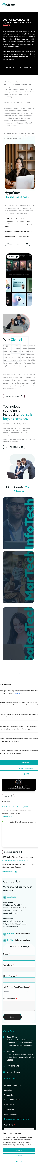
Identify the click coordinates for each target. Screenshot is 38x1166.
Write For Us (9, 1105)
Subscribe (8, 1090)
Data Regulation (10, 1114)
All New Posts (9, 1110)
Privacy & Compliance (12, 1085)
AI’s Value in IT (8, 801)
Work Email (8, 965)
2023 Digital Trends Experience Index (17, 857)
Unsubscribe (9, 1095)
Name (6, 954)
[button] (19, 67)
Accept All (19, 1150)
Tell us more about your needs (16, 987)
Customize (19, 1156)
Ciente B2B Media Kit (12, 1100)
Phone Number (10, 976)
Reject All (19, 1161)
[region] (19, 1148)
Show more (18, 693)
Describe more (10, 998)
